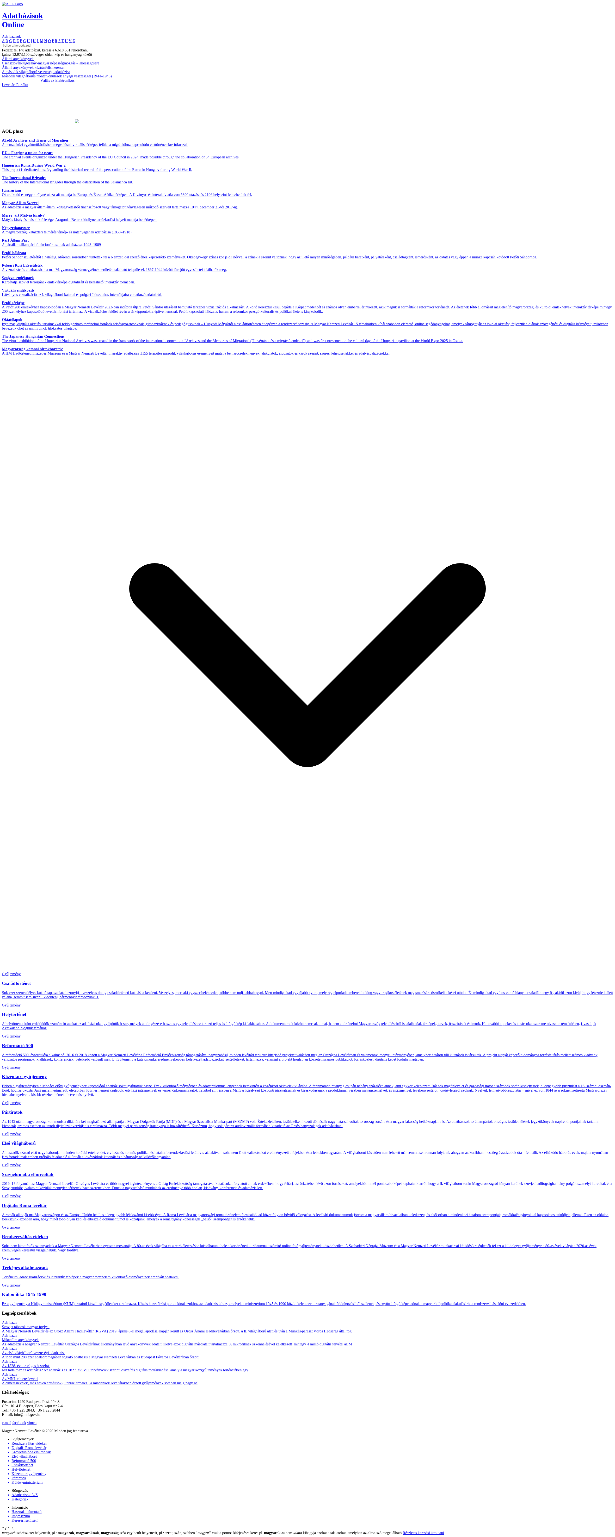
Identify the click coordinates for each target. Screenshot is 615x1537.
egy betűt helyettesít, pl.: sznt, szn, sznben (158, 1533)
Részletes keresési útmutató (423, 1533)
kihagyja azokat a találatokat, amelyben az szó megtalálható (348, 1533)
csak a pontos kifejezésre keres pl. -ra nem (244, 1533)
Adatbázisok (11, 36)
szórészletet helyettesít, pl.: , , (60, 1533)
